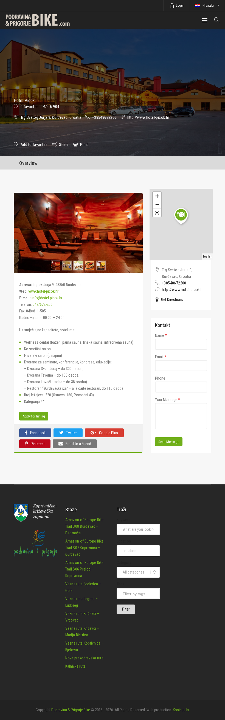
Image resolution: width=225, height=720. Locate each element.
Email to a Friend (78, 444)
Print (84, 144)
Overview (28, 163)
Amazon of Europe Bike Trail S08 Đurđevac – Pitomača (84, 526)
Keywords (125, 520)
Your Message (167, 399)
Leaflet (207, 256)
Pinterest (38, 444)
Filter (126, 609)
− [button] (157, 204)
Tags (120, 584)
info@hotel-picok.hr (47, 298)
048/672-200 (42, 304)
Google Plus (108, 433)
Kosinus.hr (181, 710)
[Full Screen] (157, 212)
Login (180, 5)
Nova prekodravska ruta (84, 658)
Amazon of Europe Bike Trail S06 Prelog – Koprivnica (84, 569)
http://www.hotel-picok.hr (148, 117)
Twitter (71, 433)
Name (161, 335)
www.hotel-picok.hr (43, 291)
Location (124, 541)
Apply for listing (33, 416)
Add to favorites (34, 144)
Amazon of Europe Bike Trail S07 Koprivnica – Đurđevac (84, 548)
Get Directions (171, 299)
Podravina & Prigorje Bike (70, 710)
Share (64, 144)
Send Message (168, 442)
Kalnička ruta (75, 666)
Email (160, 357)
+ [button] (157, 196)
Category (124, 562)
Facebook (38, 433)
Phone (160, 378)
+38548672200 (104, 117)
